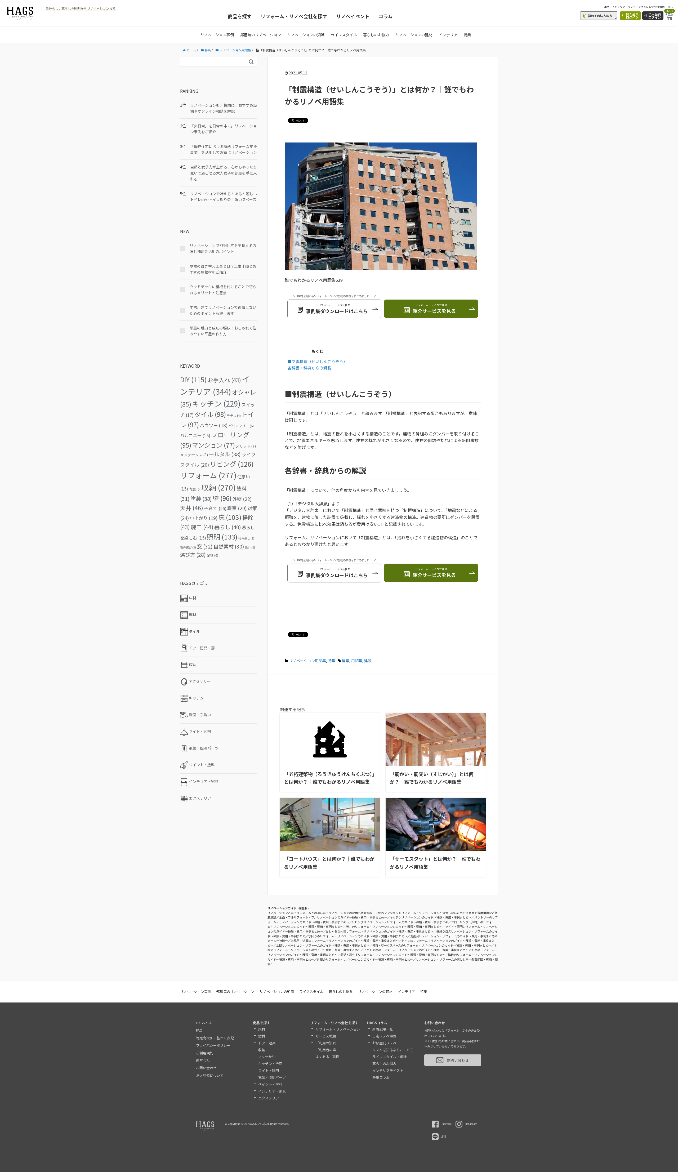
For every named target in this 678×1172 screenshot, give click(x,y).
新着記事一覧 (382, 1029)
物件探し (246, 538)
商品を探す (240, 16)
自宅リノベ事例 (384, 1036)
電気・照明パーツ (272, 1077)
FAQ (199, 1030)
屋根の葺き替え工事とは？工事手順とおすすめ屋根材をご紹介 (223, 269)
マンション (213, 444)
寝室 (237, 508)
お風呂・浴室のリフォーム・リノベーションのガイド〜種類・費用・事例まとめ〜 (345, 940)
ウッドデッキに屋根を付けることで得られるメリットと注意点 (223, 289)
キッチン (216, 403)
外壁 (242, 498)
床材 (261, 1029)
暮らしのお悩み (376, 34)
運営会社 (203, 1060)
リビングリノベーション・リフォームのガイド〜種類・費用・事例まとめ (400, 922)
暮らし (227, 527)
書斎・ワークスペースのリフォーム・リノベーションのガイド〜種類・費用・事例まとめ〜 (431, 945)
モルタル (225, 454)
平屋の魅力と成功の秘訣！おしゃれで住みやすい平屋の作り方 (223, 330)
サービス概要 (325, 1036)
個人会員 (632, 15)
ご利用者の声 (325, 1049)
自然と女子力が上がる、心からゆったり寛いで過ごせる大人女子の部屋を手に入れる (223, 172)
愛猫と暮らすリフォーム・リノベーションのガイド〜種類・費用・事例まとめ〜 (392, 954)
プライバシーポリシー (213, 1045)
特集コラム (381, 1077)
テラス (234, 415)
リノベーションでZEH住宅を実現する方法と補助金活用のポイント (223, 248)
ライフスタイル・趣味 (389, 1056)
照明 (222, 536)
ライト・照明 (268, 1070)
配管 (212, 555)
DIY (193, 379)
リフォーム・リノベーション (337, 1029)
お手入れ (224, 380)
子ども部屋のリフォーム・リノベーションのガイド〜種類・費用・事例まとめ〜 (416, 950)
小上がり (203, 518)
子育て (215, 508)
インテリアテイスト (387, 1070)
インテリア (448, 34)
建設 (368, 660)
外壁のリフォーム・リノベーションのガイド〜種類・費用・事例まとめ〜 (365, 959)
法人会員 (654, 15)
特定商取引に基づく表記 (215, 1037)
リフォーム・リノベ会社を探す (294, 16)
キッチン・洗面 (270, 1063)
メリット (246, 446)
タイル (210, 414)
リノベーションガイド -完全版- (288, 908)
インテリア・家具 (272, 1091)
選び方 (193, 554)
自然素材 (228, 546)
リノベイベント (352, 16)
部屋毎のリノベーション (260, 34)
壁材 (261, 1036)
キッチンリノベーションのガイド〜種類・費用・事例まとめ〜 (430, 917)
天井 (191, 508)
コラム (385, 16)
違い (250, 547)
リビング (232, 464)
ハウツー (214, 425)
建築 (345, 660)
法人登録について (210, 1075)
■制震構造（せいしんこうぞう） (317, 361)
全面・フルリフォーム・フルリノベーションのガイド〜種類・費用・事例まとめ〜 (333, 917)
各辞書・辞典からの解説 (309, 368)
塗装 (201, 498)
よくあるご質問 (327, 1056)
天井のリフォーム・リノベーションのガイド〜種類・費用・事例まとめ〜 (394, 926)
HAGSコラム (377, 1022)
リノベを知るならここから (393, 1049)
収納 (218, 487)
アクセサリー (268, 1056)
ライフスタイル (344, 34)
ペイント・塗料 (270, 1084)
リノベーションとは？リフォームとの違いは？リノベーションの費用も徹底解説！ (321, 913)
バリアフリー (241, 425)
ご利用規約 (204, 1052)
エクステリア (268, 1097)
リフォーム (208, 475)
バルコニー (195, 435)
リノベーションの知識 (305, 34)
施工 (202, 527)
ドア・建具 (266, 1042)
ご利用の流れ (325, 1042)
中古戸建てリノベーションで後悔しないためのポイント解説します (223, 310)
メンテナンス (194, 454)
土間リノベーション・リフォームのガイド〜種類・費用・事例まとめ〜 (322, 945)
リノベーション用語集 (307, 660)
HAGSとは (204, 1022)
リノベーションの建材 (413, 34)
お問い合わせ (206, 1067)
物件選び (188, 547)
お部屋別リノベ (384, 1042)
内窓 (194, 489)
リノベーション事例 (217, 34)
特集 (467, 34)
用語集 (356, 660)
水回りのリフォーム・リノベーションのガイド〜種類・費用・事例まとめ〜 (357, 936)
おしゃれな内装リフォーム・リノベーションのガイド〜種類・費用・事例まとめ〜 (380, 931)
